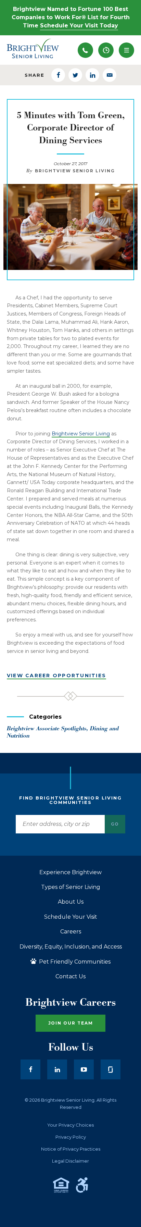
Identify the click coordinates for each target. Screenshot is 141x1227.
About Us (71, 902)
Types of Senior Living (70, 887)
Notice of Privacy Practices (70, 1149)
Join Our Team (70, 1023)
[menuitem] (106, 50)
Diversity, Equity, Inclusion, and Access (71, 947)
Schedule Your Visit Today (79, 25)
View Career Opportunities (56, 675)
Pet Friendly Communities (74, 961)
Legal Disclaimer (70, 1161)
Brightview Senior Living (81, 434)
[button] (126, 50)
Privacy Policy (70, 1137)
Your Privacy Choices (70, 1125)
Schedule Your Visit (70, 917)
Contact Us (70, 977)
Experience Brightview (70, 872)
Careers (70, 932)
